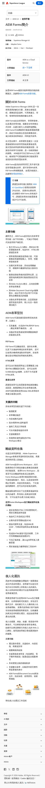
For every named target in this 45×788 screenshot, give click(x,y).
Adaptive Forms (16, 44)
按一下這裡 (27, 67)
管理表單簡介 (17, 174)
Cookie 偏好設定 (27, 778)
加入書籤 (11, 35)
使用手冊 (26, 19)
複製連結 (21, 35)
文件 (7, 19)
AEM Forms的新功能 (27, 93)
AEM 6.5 (15, 19)
